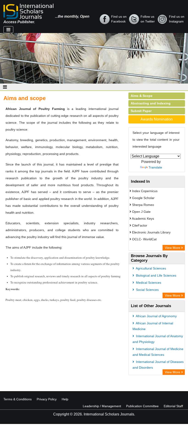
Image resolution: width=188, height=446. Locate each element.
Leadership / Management (102, 406)
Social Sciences (147, 290)
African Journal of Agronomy (156, 316)
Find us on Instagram (176, 19)
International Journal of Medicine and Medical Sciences (158, 351)
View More (173, 248)
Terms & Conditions (17, 399)
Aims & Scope (141, 96)
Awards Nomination (157, 119)
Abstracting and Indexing (151, 103)
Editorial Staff (173, 406)
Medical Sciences (148, 282)
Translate (155, 167)
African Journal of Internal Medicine (153, 326)
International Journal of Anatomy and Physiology (158, 339)
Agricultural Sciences (150, 268)
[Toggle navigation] (8, 29)
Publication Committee (142, 406)
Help (65, 399)
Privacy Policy (47, 399)
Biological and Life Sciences (155, 275)
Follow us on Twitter (148, 19)
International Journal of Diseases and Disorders (158, 364)
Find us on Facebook (119, 19)
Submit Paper (141, 111)
